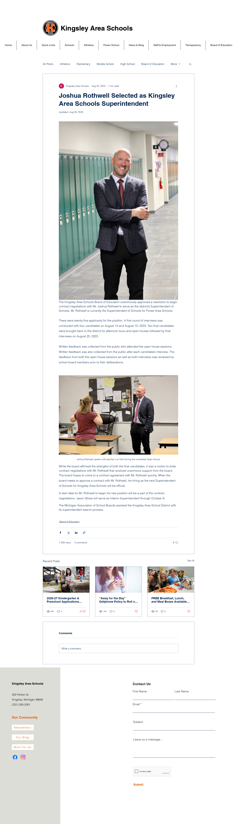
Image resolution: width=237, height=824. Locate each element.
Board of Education (152, 64)
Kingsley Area (84, 28)
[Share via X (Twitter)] (68, 532)
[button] (26, 45)
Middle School (105, 64)
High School (127, 64)
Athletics (65, 64)
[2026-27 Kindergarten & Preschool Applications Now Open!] (66, 580)
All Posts (48, 64)
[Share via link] (84, 532)
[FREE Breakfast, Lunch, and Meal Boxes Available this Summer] (171, 580)
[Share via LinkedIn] (76, 532)
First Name (140, 691)
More (174, 64)
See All (190, 560)
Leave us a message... (148, 739)
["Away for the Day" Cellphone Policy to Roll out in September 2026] (118, 580)
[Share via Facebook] (60, 532)
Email (136, 704)
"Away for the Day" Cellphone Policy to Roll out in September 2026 (118, 600)
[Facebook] (15, 757)
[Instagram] (23, 757)
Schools (120, 28)
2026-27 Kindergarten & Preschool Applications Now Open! (63, 600)
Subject (138, 721)
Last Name (182, 691)
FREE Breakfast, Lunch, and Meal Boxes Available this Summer (169, 600)
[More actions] (176, 86)
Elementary (83, 64)
